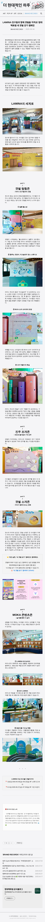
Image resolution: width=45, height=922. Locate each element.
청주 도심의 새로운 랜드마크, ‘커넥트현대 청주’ (17, 861)
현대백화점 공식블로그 (14, 889)
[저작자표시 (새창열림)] (21, 843)
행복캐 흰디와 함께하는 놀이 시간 (13, 874)
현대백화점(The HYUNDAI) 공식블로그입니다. (18, 893)
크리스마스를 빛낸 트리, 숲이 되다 (13, 871)
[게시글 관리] (11, 843)
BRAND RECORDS (17, 29)
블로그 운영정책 (23, 916)
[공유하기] (9, 843)
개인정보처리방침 (32, 916)
